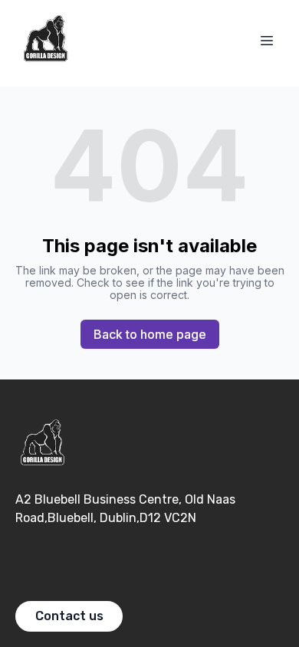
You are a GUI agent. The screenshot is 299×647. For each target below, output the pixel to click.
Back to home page (150, 334)
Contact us (69, 616)
